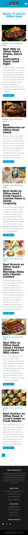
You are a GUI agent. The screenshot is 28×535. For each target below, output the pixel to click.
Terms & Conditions (14, 509)
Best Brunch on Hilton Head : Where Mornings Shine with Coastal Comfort (13, 270)
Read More (9, 95)
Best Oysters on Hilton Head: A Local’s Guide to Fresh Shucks (14, 417)
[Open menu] (2, 4)
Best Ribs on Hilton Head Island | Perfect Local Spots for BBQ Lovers (13, 347)
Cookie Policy (14, 512)
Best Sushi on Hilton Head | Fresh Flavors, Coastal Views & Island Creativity (14, 197)
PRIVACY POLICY (18, 533)
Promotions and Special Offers (14, 491)
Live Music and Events (14, 494)
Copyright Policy (14, 507)
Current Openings (14, 499)
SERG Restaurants (14, 496)
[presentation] (14, 33)
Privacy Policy (14, 515)
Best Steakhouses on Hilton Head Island (14, 128)
